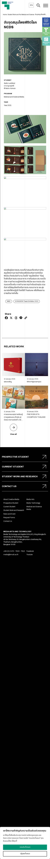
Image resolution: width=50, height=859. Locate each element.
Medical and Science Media (14, 97)
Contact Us (7, 521)
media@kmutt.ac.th (10, 554)
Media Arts (30, 499)
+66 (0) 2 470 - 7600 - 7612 (14, 551)
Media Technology (33, 503)
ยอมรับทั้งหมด (25, 847)
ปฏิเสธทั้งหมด (25, 854)
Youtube (29, 554)
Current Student (9, 507)
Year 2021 (7, 105)
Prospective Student (10, 503)
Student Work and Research (13, 510)
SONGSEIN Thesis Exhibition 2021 (26, 301)
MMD (8, 301)
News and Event (9, 514)
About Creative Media (11, 499)
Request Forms (9, 517)
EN (31, 5)
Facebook (30, 551)
